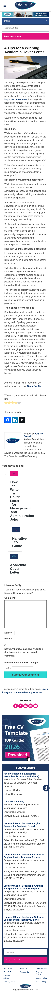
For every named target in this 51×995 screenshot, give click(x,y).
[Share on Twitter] (22, 420)
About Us (23, 968)
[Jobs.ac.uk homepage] (25, 5)
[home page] (25, 986)
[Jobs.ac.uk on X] (20, 705)
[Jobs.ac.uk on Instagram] (30, 705)
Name (8, 633)
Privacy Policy (39, 973)
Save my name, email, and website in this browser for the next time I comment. (23, 652)
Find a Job (8, 968)
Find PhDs (8, 972)
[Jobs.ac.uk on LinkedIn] (25, 705)
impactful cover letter (15, 99)
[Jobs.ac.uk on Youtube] (35, 705)
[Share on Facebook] (7, 420)
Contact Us (24, 972)
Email (8, 638)
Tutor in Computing (14, 801)
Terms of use (41, 968)
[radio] (6, 403)
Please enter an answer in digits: (21, 662)
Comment (10, 598)
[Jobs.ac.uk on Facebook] (15, 705)
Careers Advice (7, 977)
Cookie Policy (41, 978)
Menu (7, 21)
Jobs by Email (9, 981)
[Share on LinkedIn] (15, 420)
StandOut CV (34, 386)
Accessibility (41, 981)
